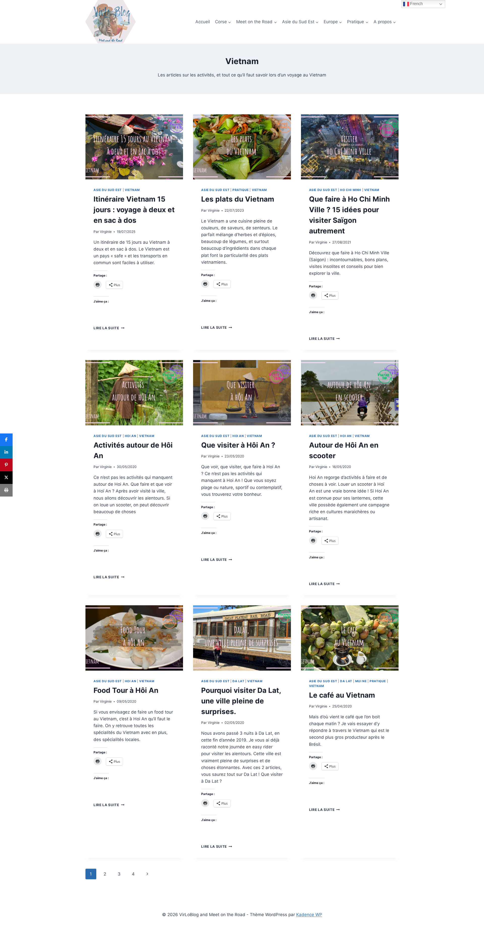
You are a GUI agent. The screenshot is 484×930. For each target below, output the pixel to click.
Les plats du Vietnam (237, 199)
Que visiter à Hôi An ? (238, 445)
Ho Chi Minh (350, 190)
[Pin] (6, 465)
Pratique (240, 190)
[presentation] (134, 146)
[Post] (6, 477)
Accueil (202, 21)
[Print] (6, 490)
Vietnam (132, 190)
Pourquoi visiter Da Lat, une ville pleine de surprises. (241, 701)
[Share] (6, 439)
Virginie (106, 232)
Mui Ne (361, 681)
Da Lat (238, 681)
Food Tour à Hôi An (126, 690)
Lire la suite (109, 328)
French (416, 4)
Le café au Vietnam (342, 695)
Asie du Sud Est (108, 190)
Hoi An (130, 436)
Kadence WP (309, 914)
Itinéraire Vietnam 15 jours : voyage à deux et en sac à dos (134, 210)
